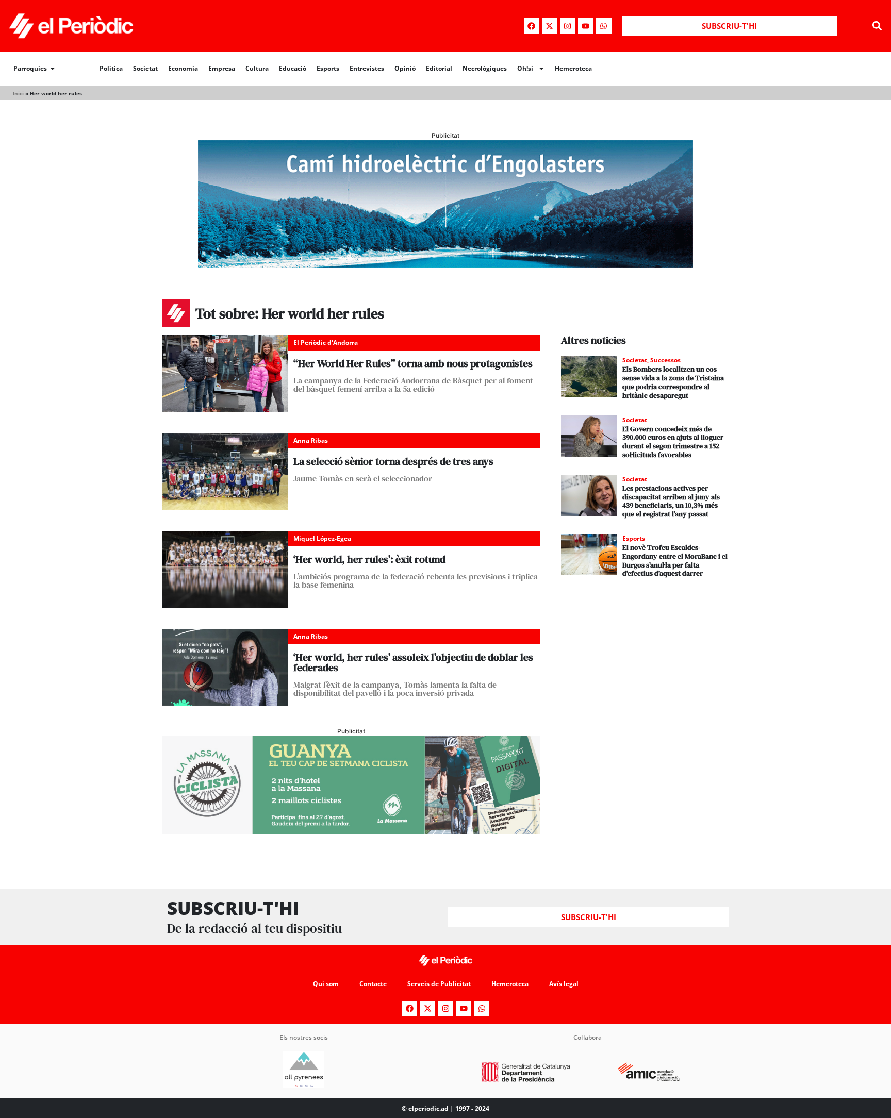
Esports (328, 68)
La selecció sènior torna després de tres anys (393, 461)
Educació (292, 68)
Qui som (326, 983)
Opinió (405, 68)
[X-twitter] (549, 26)
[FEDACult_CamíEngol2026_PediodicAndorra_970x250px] (445, 264)
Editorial (439, 68)
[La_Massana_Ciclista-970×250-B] (351, 831)
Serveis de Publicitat (439, 983)
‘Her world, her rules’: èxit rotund (369, 559)
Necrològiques (485, 68)
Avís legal (564, 983)
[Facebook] (531, 26)
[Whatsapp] (604, 26)
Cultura (257, 68)
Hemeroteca (573, 68)
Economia (183, 68)
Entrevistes (367, 68)
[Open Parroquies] (53, 68)
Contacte (373, 983)
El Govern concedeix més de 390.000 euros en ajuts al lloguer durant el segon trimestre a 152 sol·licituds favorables (672, 442)
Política (111, 68)
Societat (145, 68)
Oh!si (525, 68)
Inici (18, 93)
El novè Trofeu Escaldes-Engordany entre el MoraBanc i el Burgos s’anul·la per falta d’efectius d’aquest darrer (675, 560)
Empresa (221, 68)
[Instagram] (567, 26)
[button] (877, 26)
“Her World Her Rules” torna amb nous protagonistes (413, 363)
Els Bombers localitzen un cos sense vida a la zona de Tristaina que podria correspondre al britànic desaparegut (673, 382)
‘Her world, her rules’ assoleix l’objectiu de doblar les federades (413, 662)
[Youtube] (585, 26)
